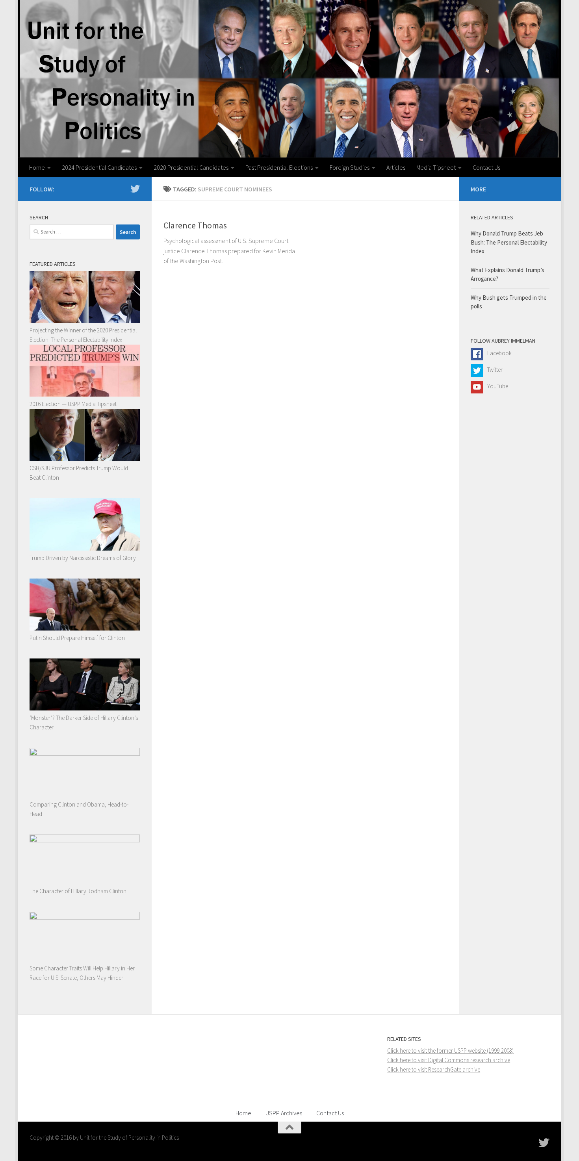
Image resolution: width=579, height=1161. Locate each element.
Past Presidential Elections (279, 167)
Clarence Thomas (195, 225)
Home (37, 167)
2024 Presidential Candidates (99, 167)
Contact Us (486, 167)
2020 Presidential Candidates (191, 167)
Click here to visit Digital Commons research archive (448, 1060)
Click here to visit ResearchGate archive (433, 1069)
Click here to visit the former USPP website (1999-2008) (450, 1050)
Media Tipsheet (436, 167)
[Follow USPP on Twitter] (135, 188)
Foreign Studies (349, 167)
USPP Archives (283, 1113)
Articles (395, 167)
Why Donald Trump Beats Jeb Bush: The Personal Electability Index (509, 242)
